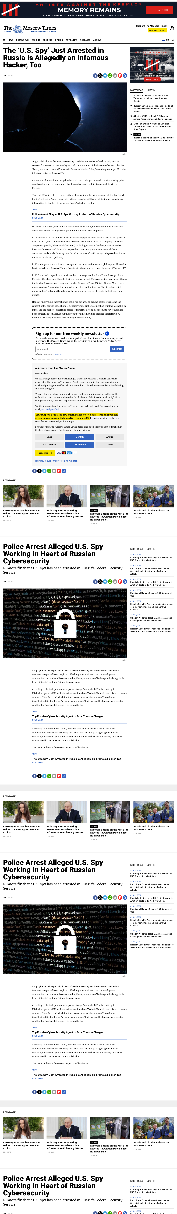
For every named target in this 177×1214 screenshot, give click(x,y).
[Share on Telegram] (105, 75)
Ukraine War (22, 40)
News (10, 40)
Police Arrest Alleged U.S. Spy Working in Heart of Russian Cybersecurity (53, 553)
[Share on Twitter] (100, 75)
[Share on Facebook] (95, 75)
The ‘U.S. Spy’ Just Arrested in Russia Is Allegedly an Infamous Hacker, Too (55, 57)
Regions (36, 40)
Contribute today (157, 30)
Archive (97, 40)
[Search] (173, 40)
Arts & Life (71, 40)
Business (47, 40)
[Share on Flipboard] (120, 75)
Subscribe (117, 349)
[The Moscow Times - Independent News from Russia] (29, 28)
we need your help (50, 409)
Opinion (59, 40)
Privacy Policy (57, 354)
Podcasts (85, 40)
